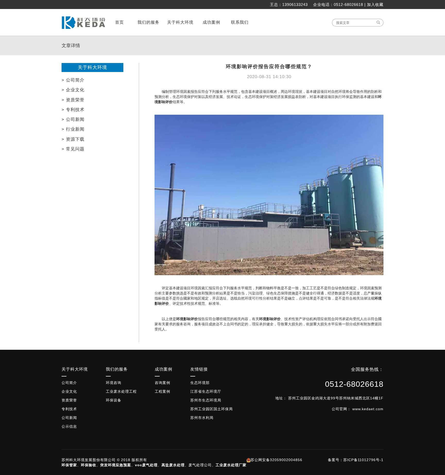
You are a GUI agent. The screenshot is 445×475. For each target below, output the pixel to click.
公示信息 (69, 426)
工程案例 (162, 391)
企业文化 (69, 391)
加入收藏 (375, 4)
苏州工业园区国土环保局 (211, 409)
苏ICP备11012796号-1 (363, 460)
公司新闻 (69, 418)
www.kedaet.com (367, 409)
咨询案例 (162, 383)
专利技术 (69, 409)
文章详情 (71, 45)
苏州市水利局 (201, 418)
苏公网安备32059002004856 (276, 460)
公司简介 (69, 383)
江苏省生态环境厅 (205, 391)
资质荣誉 (69, 400)
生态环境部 (200, 383)
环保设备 (113, 400)
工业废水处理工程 (121, 391)
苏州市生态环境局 (205, 400)
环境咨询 (113, 383)
